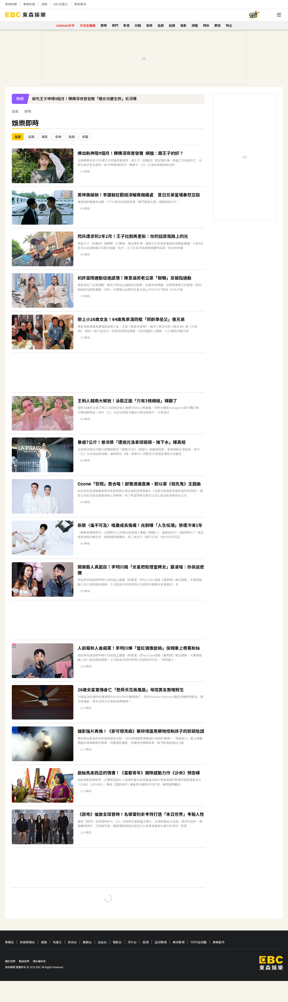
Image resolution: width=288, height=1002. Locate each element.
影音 (126, 25)
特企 (229, 25)
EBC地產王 (61, 4)
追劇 (160, 25)
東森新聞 (11, 4)
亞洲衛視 (161, 942)
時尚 (206, 25)
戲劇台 (87, 942)
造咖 (44, 4)
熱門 (115, 25)
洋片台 (132, 942)
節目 (217, 25)
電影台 (117, 942)
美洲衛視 (178, 942)
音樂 (149, 25)
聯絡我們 (24, 961)
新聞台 (9, 942)
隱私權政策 (39, 961)
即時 (104, 25)
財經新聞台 (27, 942)
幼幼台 (102, 942)
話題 (172, 25)
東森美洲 (80, 4)
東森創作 (219, 942)
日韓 (138, 25)
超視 (146, 942)
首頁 (15, 111)
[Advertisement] (108, 372)
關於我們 (10, 961)
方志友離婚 (88, 25)
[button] (199, 101)
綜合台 (72, 942)
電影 (183, 25)
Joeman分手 (65, 25)
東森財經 (29, 4)
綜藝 (195, 25)
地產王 (57, 942)
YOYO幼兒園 (199, 942)
